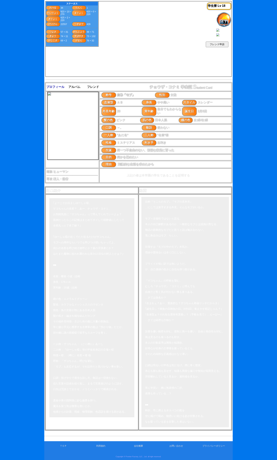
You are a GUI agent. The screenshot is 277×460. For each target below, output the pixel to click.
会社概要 (138, 446)
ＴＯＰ (63, 446)
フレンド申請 (217, 44)
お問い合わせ (176, 446)
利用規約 (100, 446)
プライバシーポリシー (213, 446)
